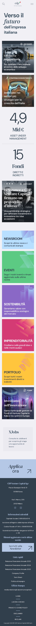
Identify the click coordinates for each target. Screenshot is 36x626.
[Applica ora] (18, 468)
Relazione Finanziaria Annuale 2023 (18, 569)
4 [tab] (12, 183)
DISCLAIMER (18, 613)
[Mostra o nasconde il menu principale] (32, 4)
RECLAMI (18, 619)
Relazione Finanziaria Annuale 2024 (18, 565)
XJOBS (18, 596)
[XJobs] (18, 439)
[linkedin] (21, 507)
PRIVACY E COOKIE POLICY (18, 608)
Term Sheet (18, 577)
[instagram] (15, 507)
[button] (29, 471)
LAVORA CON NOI (18, 602)
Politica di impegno (18, 581)
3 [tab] (9, 183)
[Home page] (18, 4)
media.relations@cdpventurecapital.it (18, 590)
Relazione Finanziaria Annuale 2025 (18, 561)
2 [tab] (7, 183)
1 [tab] (4, 183)
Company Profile (18, 573)
